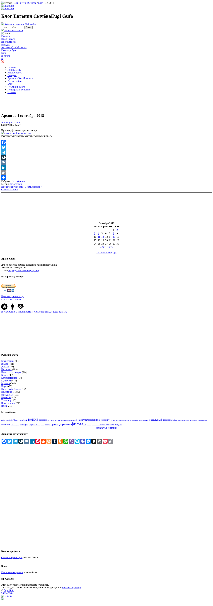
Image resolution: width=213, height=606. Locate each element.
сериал (33, 424)
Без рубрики (18, 181)
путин (5, 424)
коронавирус (104, 420)
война (33, 419)
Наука (4, 386)
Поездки (5, 44)
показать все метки (106, 428)
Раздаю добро (8, 50)
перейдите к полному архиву (23, 270)
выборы (43, 420)
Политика (6, 391)
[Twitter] (106, 147)
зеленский (72, 420)
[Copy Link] (106, 172)
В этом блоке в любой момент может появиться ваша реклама (34, 311)
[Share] (106, 177)
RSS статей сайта (13, 30)
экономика (96, 425)
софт (42, 425)
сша (46, 425)
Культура (6, 380)
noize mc (4, 420)
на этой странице (71, 587)
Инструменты (8, 41)
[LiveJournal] (106, 157)
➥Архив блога (16, 86)
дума (63, 420)
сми (38, 425)
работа (13, 425)
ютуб (112, 425)
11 (99, 236)
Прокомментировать (12, 186)
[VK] (106, 162)
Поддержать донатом (18, 89)
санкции (24, 424)
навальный (155, 419)
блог (40, 3)
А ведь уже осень (10, 122)
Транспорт (6, 400)
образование (178, 420)
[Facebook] (106, 142)
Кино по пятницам (11, 372)
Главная (5, 36)
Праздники (7, 394)
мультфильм (143, 420)
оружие (186, 420)
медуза (118, 420)
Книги (4, 375)
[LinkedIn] (106, 167)
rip (9, 420)
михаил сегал (126, 420)
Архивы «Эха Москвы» (14, 47)
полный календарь (106, 252)
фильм (77, 424)
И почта (5, 55)
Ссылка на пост (9, 189)
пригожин (193, 420)
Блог (3, 53)
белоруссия (18, 420)
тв (49, 425)
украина (65, 424)
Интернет (6, 369)
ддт (49, 420)
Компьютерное (9, 377)
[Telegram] (106, 152)
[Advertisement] (58, 103)
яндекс (119, 425)
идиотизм (83, 419)
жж (66, 420)
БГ (12, 420)
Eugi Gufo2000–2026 (7, 591)
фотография (16, 184)
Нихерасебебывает (11, 389)
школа (89, 425)
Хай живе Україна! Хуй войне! (20, 24)
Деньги (5, 366)
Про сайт (6, 397)
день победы (55, 420)
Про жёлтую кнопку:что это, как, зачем (12, 298)
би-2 (25, 420)
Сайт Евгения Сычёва (24, 3)
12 (102, 236)
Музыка (5, 383)
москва (135, 420)
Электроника (8, 403)
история (93, 419)
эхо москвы (104, 425)
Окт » (110, 247)
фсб (84, 425)
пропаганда (202, 420)
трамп (54, 424)
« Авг (102, 247)
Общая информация (11, 557)
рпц (18, 425)
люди (113, 420)
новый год (167, 420)
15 (114, 236)
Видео (4, 363)
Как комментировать (12, 572)
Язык (4, 406)
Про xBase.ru (8, 39)
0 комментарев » (33, 186)
